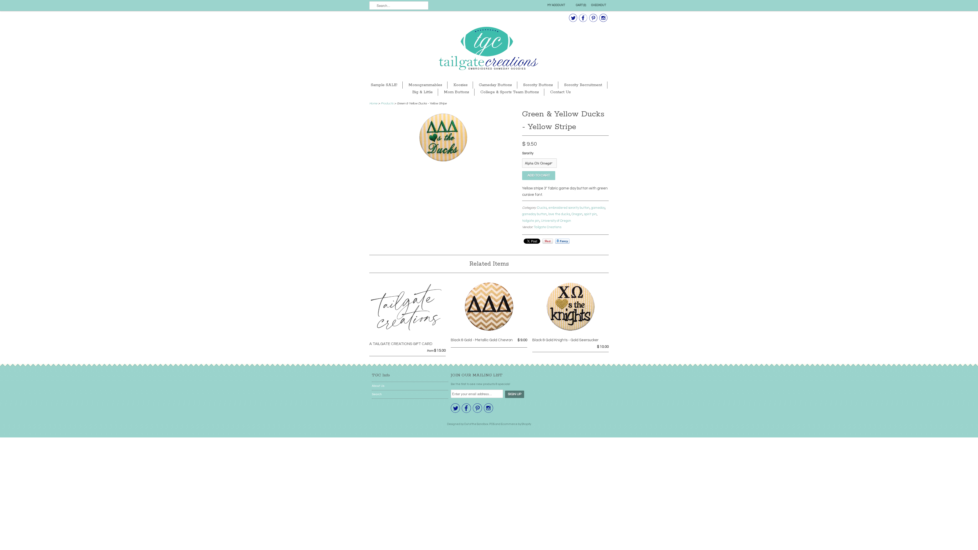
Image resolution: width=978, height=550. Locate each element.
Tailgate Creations (547, 227)
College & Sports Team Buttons (509, 92)
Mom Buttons (456, 92)
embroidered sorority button (569, 208)
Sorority (527, 153)
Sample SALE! (384, 84)
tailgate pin (530, 221)
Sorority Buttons (538, 84)
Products (387, 103)
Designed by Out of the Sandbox (467, 424)
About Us (378, 386)
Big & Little (422, 92)
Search (377, 394)
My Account (556, 5)
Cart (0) (581, 5)
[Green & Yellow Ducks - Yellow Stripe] (443, 161)
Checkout (598, 5)
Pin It (547, 241)
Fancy (562, 241)
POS (492, 424)
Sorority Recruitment (583, 84)
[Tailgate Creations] (489, 49)
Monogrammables (425, 84)
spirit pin (590, 214)
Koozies (460, 84)
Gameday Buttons (495, 84)
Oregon (577, 214)
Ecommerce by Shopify (516, 424)
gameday (598, 208)
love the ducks (559, 214)
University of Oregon (556, 221)
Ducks (542, 208)
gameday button (534, 214)
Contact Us (560, 92)
